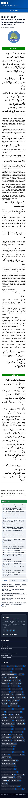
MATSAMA (16, 700)
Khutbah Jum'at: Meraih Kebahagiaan (12, 561)
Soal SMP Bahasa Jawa (8, 749)
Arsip (23, 580)
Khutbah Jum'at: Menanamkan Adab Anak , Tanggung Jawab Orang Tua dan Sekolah (13, 521)
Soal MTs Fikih (20, 720)
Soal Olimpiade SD (7, 726)
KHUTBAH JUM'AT (16, 683)
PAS (4, 711)
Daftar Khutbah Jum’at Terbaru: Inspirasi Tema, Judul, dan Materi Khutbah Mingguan (14, 528)
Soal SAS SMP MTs (7, 731)
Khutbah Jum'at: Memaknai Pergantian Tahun (12, 531)
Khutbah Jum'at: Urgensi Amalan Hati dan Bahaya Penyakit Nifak (13, 512)
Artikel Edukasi (4, 644)
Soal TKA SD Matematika (8, 763)
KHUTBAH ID (5, 683)
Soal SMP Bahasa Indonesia (9, 743)
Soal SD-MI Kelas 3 (6, 740)
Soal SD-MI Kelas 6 (19, 740)
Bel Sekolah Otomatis (6, 657)
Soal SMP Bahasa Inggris (8, 746)
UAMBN (4, 783)
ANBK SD (13, 666)
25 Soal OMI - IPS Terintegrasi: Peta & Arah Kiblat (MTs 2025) (13, 590)
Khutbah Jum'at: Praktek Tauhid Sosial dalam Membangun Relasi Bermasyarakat (13, 555)
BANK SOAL (14, 634)
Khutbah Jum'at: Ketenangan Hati (11, 572)
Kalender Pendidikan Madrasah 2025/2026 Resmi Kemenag (13, 598)
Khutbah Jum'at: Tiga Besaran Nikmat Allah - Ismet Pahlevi (14, 540)
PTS (17, 714)
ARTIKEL (21, 666)
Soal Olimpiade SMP (7, 729)
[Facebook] (4, 630)
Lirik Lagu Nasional (18, 691)
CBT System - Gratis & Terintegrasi (9, 653)
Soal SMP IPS (6, 754)
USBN (21, 789)
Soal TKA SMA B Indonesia (8, 766)
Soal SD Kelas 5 (17, 734)
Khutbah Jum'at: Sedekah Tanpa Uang (12, 548)
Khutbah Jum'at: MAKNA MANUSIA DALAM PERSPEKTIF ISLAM (13, 567)
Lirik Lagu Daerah (17, 689)
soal (4, 717)
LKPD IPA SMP (19, 694)
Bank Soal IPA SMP (6, 671)
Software (21, 774)
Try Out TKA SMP (16, 780)
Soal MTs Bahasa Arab (7, 720)
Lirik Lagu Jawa (6, 691)
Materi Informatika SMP (8, 697)
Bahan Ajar (19, 669)
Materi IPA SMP (21, 697)
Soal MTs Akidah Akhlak (15, 717)
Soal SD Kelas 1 (19, 731)
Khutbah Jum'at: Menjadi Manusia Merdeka (13, 534)
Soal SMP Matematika (18, 754)
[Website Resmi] (7, 630)
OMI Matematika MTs (7, 709)
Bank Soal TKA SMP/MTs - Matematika (12, 586)
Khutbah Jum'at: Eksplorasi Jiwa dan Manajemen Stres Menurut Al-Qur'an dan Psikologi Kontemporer (13, 509)
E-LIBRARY (6, 634)
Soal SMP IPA (20, 751)
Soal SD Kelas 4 (6, 734)
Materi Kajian (6, 700)
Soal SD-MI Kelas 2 (17, 737)
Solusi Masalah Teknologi (8, 777)
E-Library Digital (4, 646)
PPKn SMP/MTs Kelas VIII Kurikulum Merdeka (13, 593)
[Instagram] (10, 630)
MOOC (4, 703)
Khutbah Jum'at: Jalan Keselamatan (12, 550)
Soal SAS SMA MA (20, 729)
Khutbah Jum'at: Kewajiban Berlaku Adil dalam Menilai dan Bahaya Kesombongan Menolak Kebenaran (13, 505)
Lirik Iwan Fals (15, 686)
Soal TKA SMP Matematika (8, 774)
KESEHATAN (16, 680)
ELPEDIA (4, 3)
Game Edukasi (13, 677)
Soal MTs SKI (20, 723)
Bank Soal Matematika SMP (9, 674)
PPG (4, 714)
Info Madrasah (6, 680)
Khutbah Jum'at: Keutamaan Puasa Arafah (13, 542)
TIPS (19, 777)
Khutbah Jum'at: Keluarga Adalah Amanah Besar (13, 517)
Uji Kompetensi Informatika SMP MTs (10, 786)
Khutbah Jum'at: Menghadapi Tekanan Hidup (12, 536)
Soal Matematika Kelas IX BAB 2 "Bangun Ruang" (12, 605)
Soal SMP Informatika (7, 751)
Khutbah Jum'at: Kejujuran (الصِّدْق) (11, 515)
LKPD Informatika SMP (7, 694)
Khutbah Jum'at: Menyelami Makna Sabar (13, 570)
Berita (21, 674)
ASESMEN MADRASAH (7, 669)
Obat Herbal (13, 703)
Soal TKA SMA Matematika (8, 769)
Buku (4, 677)
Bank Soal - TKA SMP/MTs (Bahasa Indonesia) (14, 584)
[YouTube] (14, 630)
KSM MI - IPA (5, 686)
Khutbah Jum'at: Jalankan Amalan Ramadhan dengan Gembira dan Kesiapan (13, 545)
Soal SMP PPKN (6, 757)
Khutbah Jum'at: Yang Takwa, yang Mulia (13, 552)
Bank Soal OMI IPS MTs (8, 595)
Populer (5, 580)
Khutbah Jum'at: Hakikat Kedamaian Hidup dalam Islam (13, 524)
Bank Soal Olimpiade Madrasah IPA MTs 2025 (14, 602)
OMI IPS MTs (15, 706)
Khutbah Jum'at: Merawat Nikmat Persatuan (11, 575)
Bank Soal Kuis (4, 651)
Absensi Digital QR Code (6, 655)
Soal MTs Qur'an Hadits (8, 723)
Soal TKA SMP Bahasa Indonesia (10, 771)
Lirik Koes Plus (6, 689)
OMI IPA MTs (5, 706)
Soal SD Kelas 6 (6, 737)
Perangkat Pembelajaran (6, 648)
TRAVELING (5, 780)
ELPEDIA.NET (13, 794)
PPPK (11, 714)
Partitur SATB (20, 709)
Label (14, 580)
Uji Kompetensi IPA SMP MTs (9, 789)
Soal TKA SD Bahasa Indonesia (9, 760)
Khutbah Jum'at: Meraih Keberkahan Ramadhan (12, 564)
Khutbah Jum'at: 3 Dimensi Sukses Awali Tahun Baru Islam (13, 558)
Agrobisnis (5, 666)
